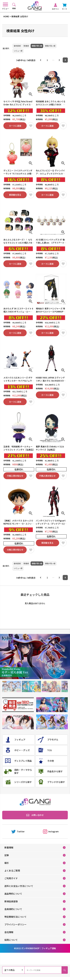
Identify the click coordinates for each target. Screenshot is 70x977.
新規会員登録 (11, 901)
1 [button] (47, 59)
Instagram (53, 831)
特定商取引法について (15, 916)
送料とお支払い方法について (18, 886)
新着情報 (8, 847)
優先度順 (17, 45)
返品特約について (13, 893)
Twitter (20, 831)
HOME (6, 16)
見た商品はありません (35, 603)
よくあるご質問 (12, 870)
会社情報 (8, 932)
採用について (11, 939)
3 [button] (59, 59)
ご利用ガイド (11, 878)
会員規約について (13, 909)
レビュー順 (18, 50)
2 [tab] (31, 686)
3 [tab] (51, 686)
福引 (6, 862)
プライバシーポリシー (15, 924)
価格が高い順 (50, 45)
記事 (6, 855)
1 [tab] (11, 686)
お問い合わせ (37, 815)
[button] (41, 60)
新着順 (26, 45)
